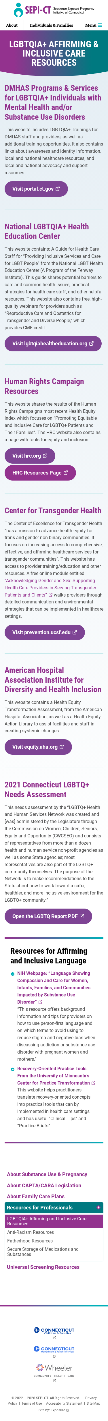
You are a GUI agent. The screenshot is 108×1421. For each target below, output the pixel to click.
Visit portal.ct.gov (34, 191)
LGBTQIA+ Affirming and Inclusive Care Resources (46, 1221)
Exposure (60, 1410)
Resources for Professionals (40, 1208)
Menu (90, 25)
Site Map (93, 1403)
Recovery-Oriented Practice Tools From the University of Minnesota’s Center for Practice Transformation (55, 1076)
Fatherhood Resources (30, 1241)
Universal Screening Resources (43, 1267)
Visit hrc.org (28, 458)
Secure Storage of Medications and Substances (43, 1251)
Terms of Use (32, 1403)
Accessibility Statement (64, 1403)
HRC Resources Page (38, 475)
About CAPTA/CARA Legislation (44, 1185)
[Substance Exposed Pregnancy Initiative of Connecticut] (54, 10)
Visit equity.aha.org (36, 749)
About (12, 25)
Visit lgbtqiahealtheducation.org (51, 345)
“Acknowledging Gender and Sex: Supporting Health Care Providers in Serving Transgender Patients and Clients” (50, 588)
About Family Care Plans (36, 1196)
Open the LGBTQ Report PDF (46, 918)
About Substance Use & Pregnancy (47, 1174)
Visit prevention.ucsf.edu (43, 634)
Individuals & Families (51, 25)
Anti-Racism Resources (30, 1232)
